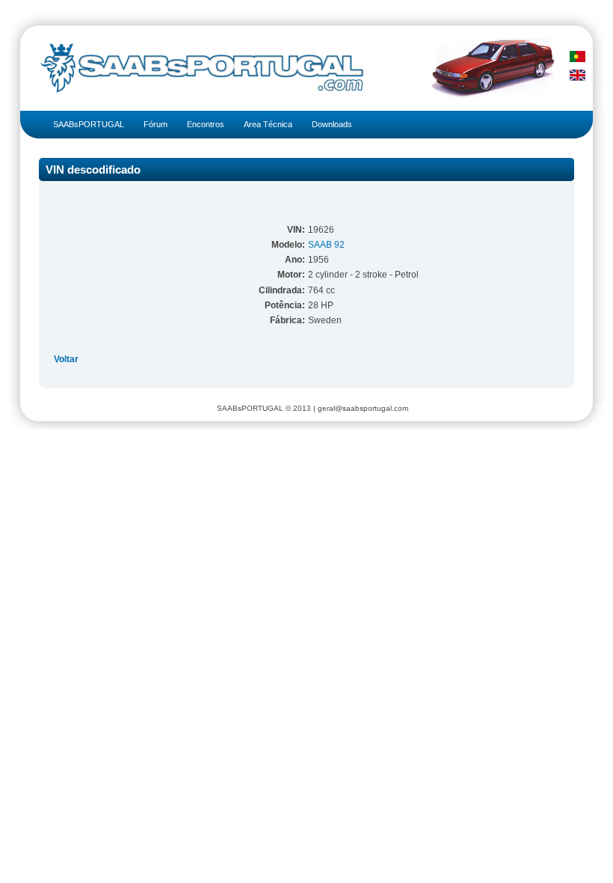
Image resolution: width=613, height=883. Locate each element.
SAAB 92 (326, 244)
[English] (577, 75)
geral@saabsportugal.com (363, 408)
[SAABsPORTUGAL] (196, 68)
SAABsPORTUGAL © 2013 (264, 408)
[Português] (577, 56)
